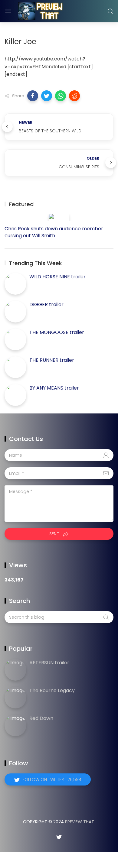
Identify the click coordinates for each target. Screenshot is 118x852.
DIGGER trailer (46, 304)
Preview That (79, 822)
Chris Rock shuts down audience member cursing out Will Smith (54, 232)
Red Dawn (41, 718)
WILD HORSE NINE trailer (57, 276)
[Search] (110, 11)
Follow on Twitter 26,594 (51, 779)
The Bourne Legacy (52, 690)
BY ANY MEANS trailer (54, 387)
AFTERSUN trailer (49, 662)
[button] (32, 95)
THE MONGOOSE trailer (56, 332)
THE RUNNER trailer (51, 360)
